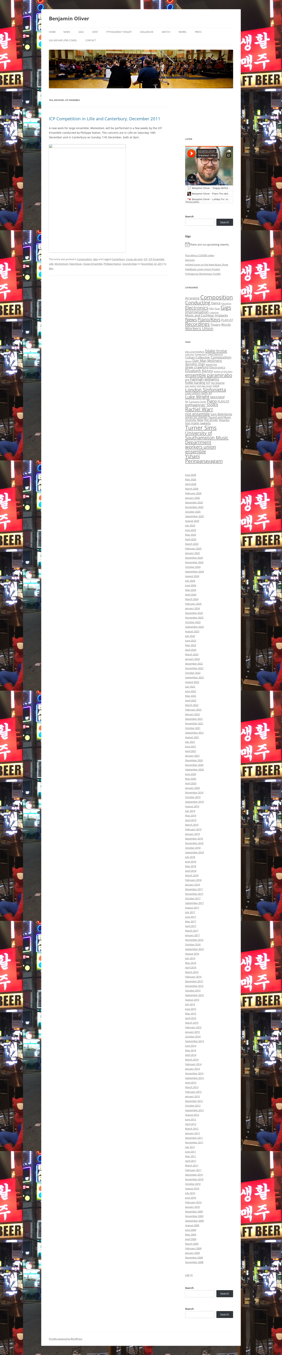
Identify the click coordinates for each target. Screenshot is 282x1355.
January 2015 (192, 1032)
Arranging (192, 298)
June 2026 (190, 475)
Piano (212, 401)
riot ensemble (197, 413)
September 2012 (194, 1110)
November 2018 (194, 843)
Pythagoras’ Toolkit (119, 32)
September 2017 (194, 903)
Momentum (61, 264)
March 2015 (191, 1022)
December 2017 (194, 889)
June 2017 (190, 917)
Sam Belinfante (221, 414)
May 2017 (190, 921)
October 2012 (192, 1105)
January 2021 (192, 755)
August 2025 (192, 521)
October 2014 (192, 1036)
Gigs (81, 32)
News (66, 32)
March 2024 (191, 599)
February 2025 (193, 548)
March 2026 (191, 488)
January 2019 (192, 834)
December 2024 (194, 557)
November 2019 (194, 792)
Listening (214, 312)
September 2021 (194, 732)
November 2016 (194, 940)
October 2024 (192, 567)
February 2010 (193, 1202)
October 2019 (192, 797)
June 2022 (190, 691)
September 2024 (194, 571)
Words (226, 324)
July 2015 (190, 1004)
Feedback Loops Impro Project (202, 269)
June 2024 (190, 585)
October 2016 (192, 944)
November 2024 (194, 562)
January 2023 (192, 659)
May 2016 (190, 963)
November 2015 (194, 986)
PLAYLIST (227, 320)
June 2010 (190, 1197)
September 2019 (194, 801)
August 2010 (192, 1188)
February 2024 (193, 603)
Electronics (196, 308)
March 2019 (191, 824)
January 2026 (192, 498)
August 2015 (192, 999)
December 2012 (194, 1101)
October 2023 (192, 622)
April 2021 (190, 751)
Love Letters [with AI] (198, 393)
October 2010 (192, 1184)
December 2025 (194, 502)
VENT (95, 32)
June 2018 (190, 861)
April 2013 (190, 1082)
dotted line (211, 364)
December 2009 (194, 1211)
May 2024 (190, 590)
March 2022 (191, 705)
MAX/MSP (217, 397)
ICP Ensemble (156, 259)
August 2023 (192, 631)
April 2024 (190, 594)
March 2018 (191, 875)
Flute (217, 308)
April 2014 (190, 1055)
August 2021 (192, 737)
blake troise (216, 351)
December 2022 (194, 663)
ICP (146, 259)
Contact (90, 40)
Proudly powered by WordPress (65, 1338)
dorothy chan (195, 364)
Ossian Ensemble (92, 264)
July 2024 (190, 580)
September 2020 (194, 769)
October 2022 (192, 673)
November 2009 (194, 1216)
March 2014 (191, 1059)
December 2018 (194, 838)
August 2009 (192, 1225)
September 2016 (194, 949)
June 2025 (190, 530)
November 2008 (194, 1262)
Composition (84, 259)
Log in (189, 1275)
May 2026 (190, 479)
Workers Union (199, 328)
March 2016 (191, 972)
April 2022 (190, 700)
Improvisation (197, 311)
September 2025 (194, 516)
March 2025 (191, 544)
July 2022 (190, 686)
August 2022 (192, 682)
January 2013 (192, 1096)
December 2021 (194, 719)
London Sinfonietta (205, 389)
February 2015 (193, 1027)
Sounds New (129, 264)
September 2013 (194, 1078)
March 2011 (191, 1165)
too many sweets (198, 423)
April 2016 (190, 967)
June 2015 (190, 1009)
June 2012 (190, 1119)
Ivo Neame (218, 383)
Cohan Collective (197, 357)
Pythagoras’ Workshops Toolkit (203, 273)
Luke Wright (197, 397)
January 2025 (192, 553)
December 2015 (194, 981)
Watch (166, 32)
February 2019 (193, 829)
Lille (51, 264)
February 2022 (193, 709)
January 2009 (192, 1253)
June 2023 (190, 640)
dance (188, 361)
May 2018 (190, 866)
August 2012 (192, 1115)
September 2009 (194, 1220)
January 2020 (192, 788)
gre (187, 379)
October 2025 (192, 511)
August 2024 (192, 576)
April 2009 (190, 1239)
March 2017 (191, 930)
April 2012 (190, 1124)
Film (211, 308)
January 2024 (192, 608)
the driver (211, 420)
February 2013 (193, 1092)
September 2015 (194, 995)
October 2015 (192, 990)
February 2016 (193, 976)
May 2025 (190, 534)
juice (216, 386)
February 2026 (193, 493)
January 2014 (192, 1068)
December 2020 (194, 760)
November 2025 (194, 507)
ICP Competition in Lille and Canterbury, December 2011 (104, 118)
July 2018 (190, 857)
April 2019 (190, 820)
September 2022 (194, 677)
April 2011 (190, 1161)
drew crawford (197, 367)
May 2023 (190, 645)
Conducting (197, 302)
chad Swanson (215, 354)
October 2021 (192, 728)
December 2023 (194, 613)
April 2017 (190, 926)
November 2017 (194, 894)
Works (182, 32)
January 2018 (192, 884)
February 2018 (193, 880)
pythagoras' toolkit (201, 404)
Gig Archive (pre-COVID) (63, 40)
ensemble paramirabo (208, 375)
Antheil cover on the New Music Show (206, 264)
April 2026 (190, 484)
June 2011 (190, 1151)
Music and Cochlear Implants (206, 315)
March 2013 (191, 1087)
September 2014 (194, 1041)
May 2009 (190, 1234)
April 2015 (190, 1018)
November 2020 (194, 765)
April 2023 (190, 650)
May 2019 (190, 815)
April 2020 (190, 783)
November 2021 (194, 723)
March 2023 (191, 654)
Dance (216, 303)
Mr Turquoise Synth (195, 401)
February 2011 (193, 1170)
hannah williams (204, 379)
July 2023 (190, 636)
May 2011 (190, 1156)
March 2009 (191, 1243)
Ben (51, 268)
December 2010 (194, 1174)
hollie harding (195, 382)
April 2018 (190, 871)
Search (189, 216)
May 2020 (190, 778)
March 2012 (191, 1128)
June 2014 (190, 1045)
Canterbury (118, 259)
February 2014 (193, 1064)
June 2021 (190, 746)
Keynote (190, 260)
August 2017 (192, 907)
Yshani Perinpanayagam (204, 458)
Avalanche (146, 32)
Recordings (197, 324)
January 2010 (192, 1207)
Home (52, 32)
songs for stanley (196, 417)
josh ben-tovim (204, 386)
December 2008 (194, 1257)
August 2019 (192, 806)
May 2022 (190, 696)
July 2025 (190, 525)
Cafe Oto (189, 354)
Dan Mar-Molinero (207, 360)
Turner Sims (201, 427)
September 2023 (194, 626)
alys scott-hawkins (194, 351)
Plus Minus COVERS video (199, 255)
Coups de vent (134, 259)
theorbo (224, 420)
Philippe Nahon (112, 264)
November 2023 (194, 617)
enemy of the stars (223, 371)
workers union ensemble (200, 449)
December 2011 (194, 1138)
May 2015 (190, 1013)
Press (198, 32)
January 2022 (192, 714)
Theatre (215, 325)
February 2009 (193, 1248)
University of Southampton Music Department (206, 437)
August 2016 (192, 953)
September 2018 (194, 852)
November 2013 (194, 1073)
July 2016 (190, 958)
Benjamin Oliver (69, 18)
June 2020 (190, 774)
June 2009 (190, 1230)
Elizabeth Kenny (199, 370)
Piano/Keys (209, 319)
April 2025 (190, 539)
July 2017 (190, 912)
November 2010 (194, 1179)
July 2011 (190, 1147)
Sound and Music (219, 417)
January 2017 (192, 935)
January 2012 (192, 1133)
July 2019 (190, 811)
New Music (75, 264)
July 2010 (190, 1193)
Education (226, 303)
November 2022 (194, 668)
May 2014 (190, 1050)
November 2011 (194, 1142)
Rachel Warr (199, 409)
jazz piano (190, 386)
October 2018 (192, 847)
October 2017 (192, 898)
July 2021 (190, 742)
